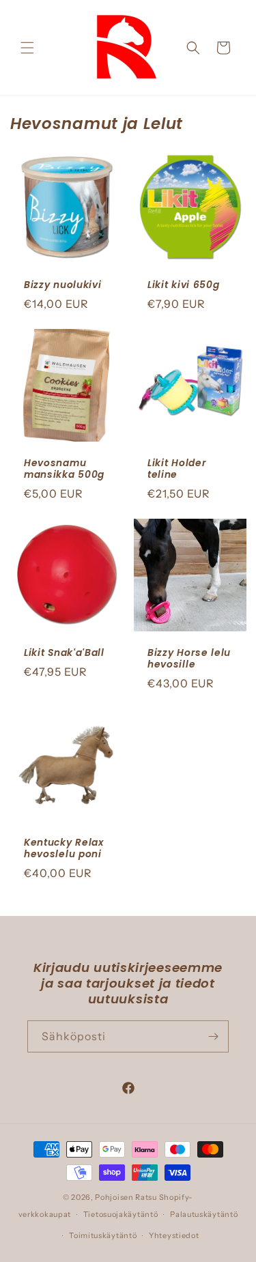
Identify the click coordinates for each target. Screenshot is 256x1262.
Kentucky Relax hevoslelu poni (64, 849)
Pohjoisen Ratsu (126, 1197)
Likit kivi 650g (183, 285)
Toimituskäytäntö (103, 1235)
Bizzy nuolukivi (62, 285)
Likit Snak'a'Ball (64, 653)
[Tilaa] (213, 1036)
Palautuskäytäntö (204, 1214)
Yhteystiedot (174, 1235)
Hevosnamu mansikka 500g (64, 469)
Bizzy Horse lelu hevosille (189, 659)
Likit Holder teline (176, 469)
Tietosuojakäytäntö (120, 1214)
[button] (27, 48)
